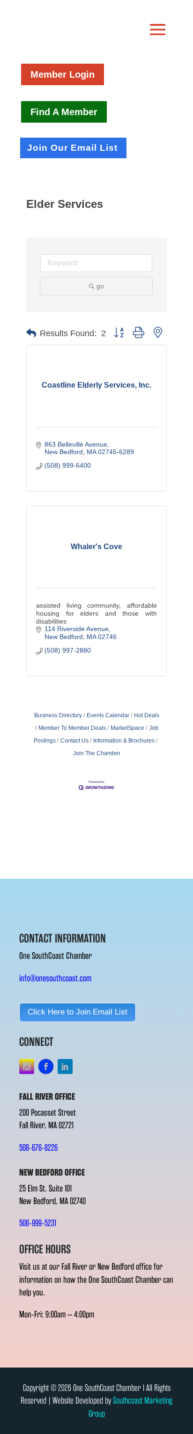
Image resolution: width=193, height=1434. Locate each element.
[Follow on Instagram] (26, 1066)
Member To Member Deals (72, 728)
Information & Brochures (124, 740)
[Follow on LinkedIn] (65, 1066)
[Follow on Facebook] (46, 1066)
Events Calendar (108, 715)
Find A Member (63, 112)
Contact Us (74, 740)
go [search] (100, 286)
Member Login (62, 74)
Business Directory (58, 715)
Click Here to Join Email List (77, 1011)
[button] (31, 333)
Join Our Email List (72, 148)
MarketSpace (127, 728)
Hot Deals (146, 715)
